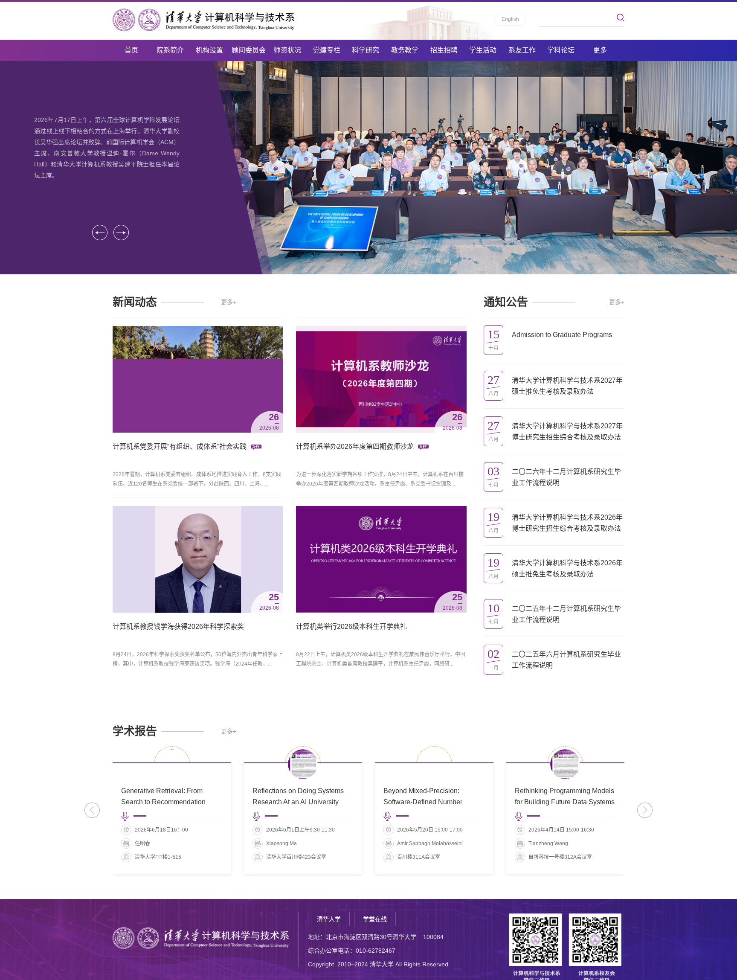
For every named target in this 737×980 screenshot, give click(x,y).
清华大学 (329, 919)
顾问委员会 (249, 50)
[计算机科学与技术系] (203, 20)
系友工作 (522, 50)
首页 (131, 50)
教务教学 (404, 50)
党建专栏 (326, 50)
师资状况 (287, 50)
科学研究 (365, 50)
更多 (600, 50)
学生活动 (482, 50)
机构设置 (209, 50)
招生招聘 (444, 50)
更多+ (228, 302)
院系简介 (170, 50)
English (510, 19)
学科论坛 (561, 50)
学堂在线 (375, 919)
